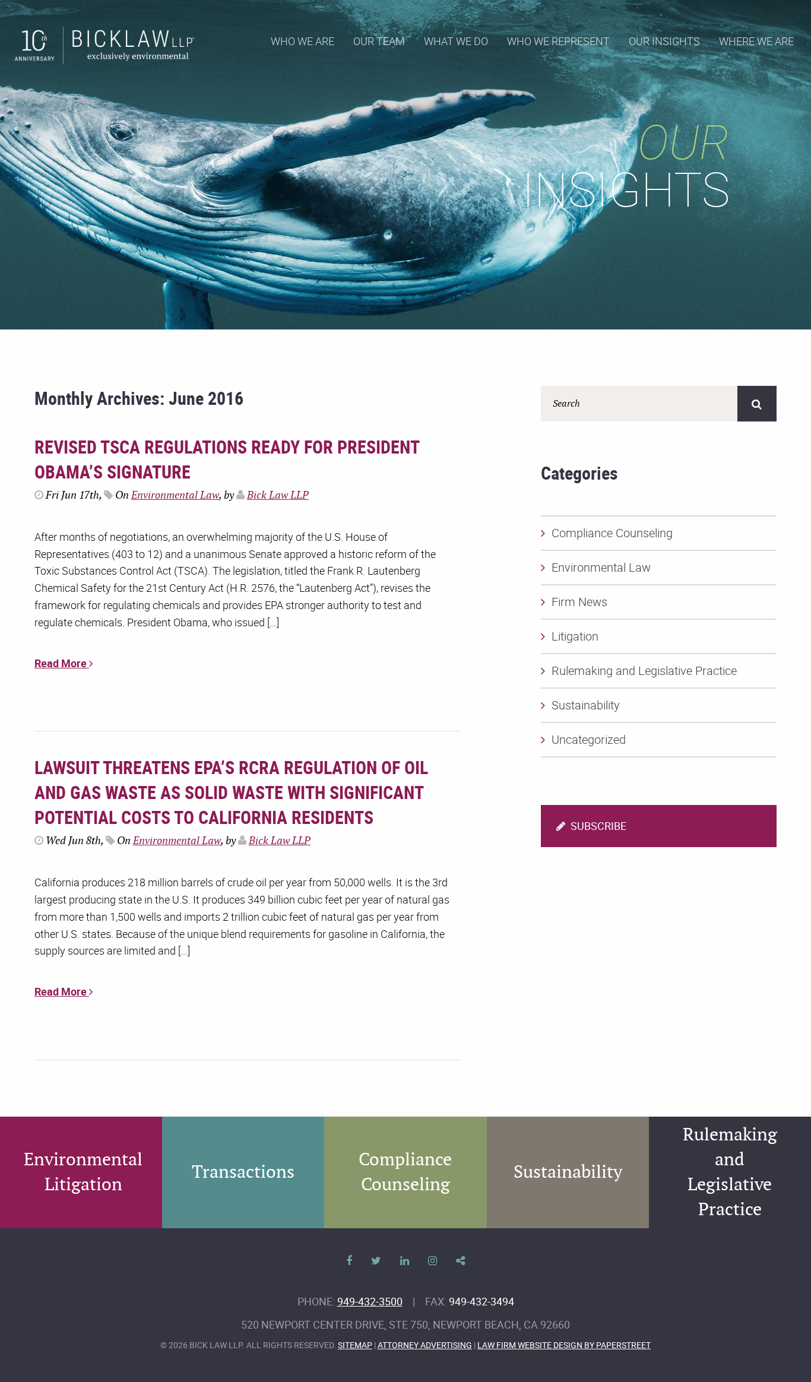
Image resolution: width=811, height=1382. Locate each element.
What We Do (456, 41)
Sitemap (355, 1345)
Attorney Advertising (425, 1345)
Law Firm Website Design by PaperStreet (564, 1345)
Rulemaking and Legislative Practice (644, 671)
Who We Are (302, 41)
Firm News (579, 602)
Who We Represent (558, 41)
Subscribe (597, 826)
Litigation (575, 636)
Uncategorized (589, 739)
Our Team (379, 41)
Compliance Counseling (612, 533)
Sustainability (586, 705)
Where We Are (756, 41)
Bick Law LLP (278, 495)
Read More (61, 663)
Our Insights (664, 41)
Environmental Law (175, 495)
